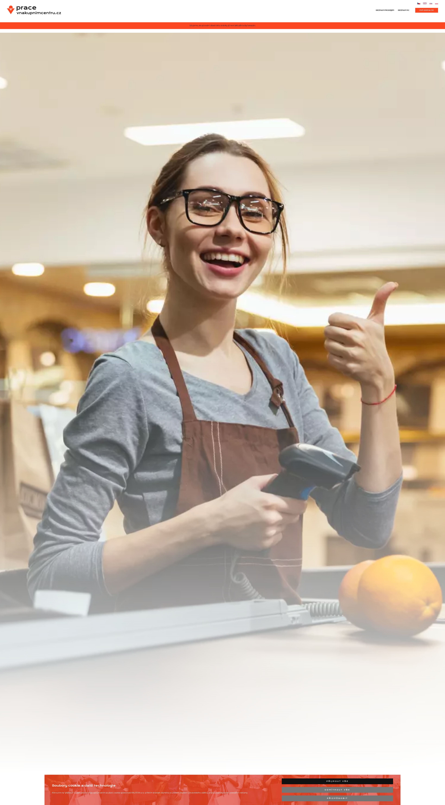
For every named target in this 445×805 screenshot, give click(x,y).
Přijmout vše (337, 781)
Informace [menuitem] (426, 10)
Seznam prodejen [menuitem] (385, 10)
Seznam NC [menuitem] (403, 10)
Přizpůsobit (337, 798)
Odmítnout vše (337, 790)
